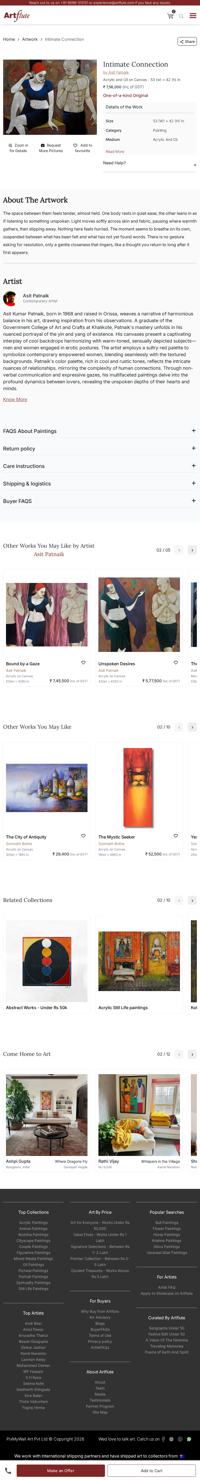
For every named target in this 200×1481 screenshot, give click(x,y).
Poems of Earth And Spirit (167, 1352)
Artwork (30, 39)
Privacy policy (100, 1341)
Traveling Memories (166, 1346)
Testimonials (100, 1400)
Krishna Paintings (166, 1240)
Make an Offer (60, 1470)
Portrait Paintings (33, 1276)
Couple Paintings (33, 1246)
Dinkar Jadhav (33, 1347)
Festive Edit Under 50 (166, 1334)
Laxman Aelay (33, 1359)
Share (190, 41)
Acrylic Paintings (33, 1222)
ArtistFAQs (100, 1347)
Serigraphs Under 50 (166, 1328)
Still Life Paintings (33, 1288)
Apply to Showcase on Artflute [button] (167, 1293)
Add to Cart (152, 1470)
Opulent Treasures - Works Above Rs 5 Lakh (100, 1273)
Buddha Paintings (33, 1234)
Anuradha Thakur (33, 1335)
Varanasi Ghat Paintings (167, 1252)
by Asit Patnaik (116, 72)
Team (100, 1388)
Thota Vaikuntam (33, 1401)
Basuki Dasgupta (33, 1341)
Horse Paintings (166, 1234)
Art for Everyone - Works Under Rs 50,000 (100, 1225)
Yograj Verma (33, 1407)
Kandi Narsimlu (33, 1353)
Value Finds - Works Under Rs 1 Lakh (100, 1237)
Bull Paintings (166, 1222)
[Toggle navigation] (193, 16)
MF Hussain (33, 1371)
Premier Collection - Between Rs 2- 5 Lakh (100, 1261)
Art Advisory (100, 1317)
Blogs (100, 1323)
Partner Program (100, 1406)
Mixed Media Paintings (33, 1258)
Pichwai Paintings (33, 1270)
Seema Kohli (33, 1383)
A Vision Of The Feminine (167, 1340)
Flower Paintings (167, 1228)
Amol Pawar (33, 1329)
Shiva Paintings (167, 1246)
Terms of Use (100, 1335)
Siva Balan (33, 1395)
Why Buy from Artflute (100, 1311)
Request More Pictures (51, 148)
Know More (15, 399)
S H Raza (33, 1377)
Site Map (100, 1412)
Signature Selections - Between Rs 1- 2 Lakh (100, 1249)
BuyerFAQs (100, 1329)
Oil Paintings (33, 1264)
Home (9, 39)
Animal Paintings (33, 1228)
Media (100, 1394)
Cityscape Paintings (33, 1240)
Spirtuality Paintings (33, 1282)
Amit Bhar (33, 1323)
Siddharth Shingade (33, 1389)
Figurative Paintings (33, 1252)
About (100, 1382)
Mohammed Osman (33, 1365)
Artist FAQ (167, 1287)
